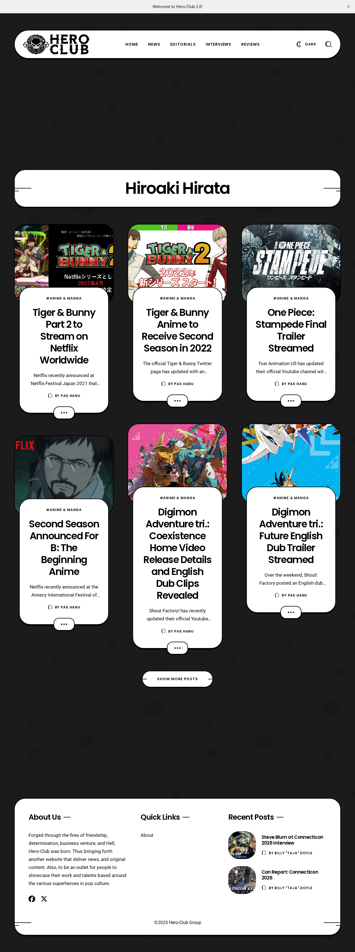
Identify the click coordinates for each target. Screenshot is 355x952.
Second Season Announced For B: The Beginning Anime (64, 547)
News (154, 44)
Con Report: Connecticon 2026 (290, 875)
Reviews (250, 44)
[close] (348, 6)
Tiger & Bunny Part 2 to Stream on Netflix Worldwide (64, 336)
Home (131, 44)
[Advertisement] (177, 114)
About (147, 835)
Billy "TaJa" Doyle (293, 853)
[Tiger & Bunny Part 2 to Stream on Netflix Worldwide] (64, 264)
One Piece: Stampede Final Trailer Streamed (290, 330)
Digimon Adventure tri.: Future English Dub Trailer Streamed (291, 535)
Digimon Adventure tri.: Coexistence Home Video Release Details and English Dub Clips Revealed (177, 553)
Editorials (183, 44)
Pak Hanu (70, 395)
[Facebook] (32, 899)
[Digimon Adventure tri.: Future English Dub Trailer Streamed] (291, 463)
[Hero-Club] (56, 44)
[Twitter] (44, 899)
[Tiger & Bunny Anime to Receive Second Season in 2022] (177, 264)
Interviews (219, 44)
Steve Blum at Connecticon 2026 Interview (292, 840)
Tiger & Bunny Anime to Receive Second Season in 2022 (177, 330)
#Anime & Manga (64, 298)
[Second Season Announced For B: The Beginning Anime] (64, 475)
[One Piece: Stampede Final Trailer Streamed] (291, 264)
